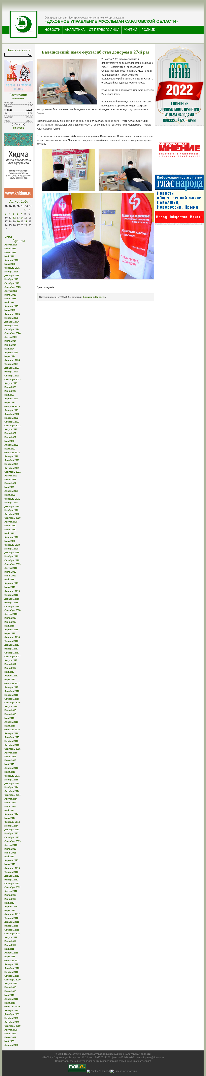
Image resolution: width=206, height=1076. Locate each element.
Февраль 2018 (12, 637)
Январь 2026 (11, 271)
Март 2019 (9, 587)
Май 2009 (9, 1041)
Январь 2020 (11, 548)
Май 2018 (9, 626)
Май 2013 (9, 856)
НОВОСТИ (53, 29)
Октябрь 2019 (11, 560)
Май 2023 (9, 395)
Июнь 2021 (10, 483)
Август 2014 (10, 799)
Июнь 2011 (10, 945)
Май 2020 (9, 533)
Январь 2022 (11, 456)
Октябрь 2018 (11, 606)
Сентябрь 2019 (12, 564)
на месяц (18, 127)
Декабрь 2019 (11, 552)
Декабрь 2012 (11, 876)
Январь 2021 (11, 502)
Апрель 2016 (11, 722)
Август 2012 (10, 891)
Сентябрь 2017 (12, 656)
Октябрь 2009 (11, 1022)
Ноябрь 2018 (11, 602)
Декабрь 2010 (11, 968)
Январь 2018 (11, 641)
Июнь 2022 (10, 437)
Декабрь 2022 (11, 414)
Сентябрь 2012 (12, 887)
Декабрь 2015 (11, 737)
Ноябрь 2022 (11, 418)
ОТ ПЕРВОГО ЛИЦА (104, 29)
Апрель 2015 (11, 768)
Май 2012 (9, 903)
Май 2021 (9, 487)
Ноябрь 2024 (11, 325)
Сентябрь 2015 (12, 749)
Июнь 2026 (10, 252)
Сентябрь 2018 (12, 610)
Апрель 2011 (11, 952)
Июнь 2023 (10, 391)
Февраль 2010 (12, 1006)
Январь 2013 (11, 872)
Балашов (88, 296)
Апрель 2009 (11, 1045)
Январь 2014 (11, 826)
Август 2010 (10, 983)
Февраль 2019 (12, 591)
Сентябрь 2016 (12, 702)
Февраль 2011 (12, 960)
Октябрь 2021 (11, 468)
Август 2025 (10, 291)
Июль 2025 (10, 295)
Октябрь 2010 (11, 976)
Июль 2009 (10, 1033)
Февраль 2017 (12, 683)
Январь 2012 (11, 918)
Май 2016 (9, 718)
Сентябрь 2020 (12, 518)
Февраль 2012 (12, 914)
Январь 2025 (11, 318)
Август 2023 (10, 383)
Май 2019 (9, 579)
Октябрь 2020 (11, 514)
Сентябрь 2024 (12, 333)
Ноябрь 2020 (11, 510)
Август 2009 (10, 1030)
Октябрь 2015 (11, 745)
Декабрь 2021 (11, 460)
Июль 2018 (10, 618)
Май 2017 (9, 672)
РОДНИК (148, 29)
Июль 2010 (10, 987)
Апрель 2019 (11, 583)
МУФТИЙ (130, 29)
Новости (100, 296)
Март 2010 (9, 1003)
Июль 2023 (10, 387)
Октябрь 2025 (11, 283)
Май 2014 (9, 810)
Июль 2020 (10, 525)
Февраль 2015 (12, 776)
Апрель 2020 (11, 537)
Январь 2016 (11, 733)
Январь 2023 (11, 410)
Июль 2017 (10, 664)
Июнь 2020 (10, 529)
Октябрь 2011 (11, 930)
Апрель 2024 (11, 352)
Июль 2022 (10, 433)
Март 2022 (9, 448)
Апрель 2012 (11, 906)
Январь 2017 (11, 687)
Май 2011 (9, 949)
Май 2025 (9, 302)
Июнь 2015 (10, 760)
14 (22, 217)
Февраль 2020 (12, 545)
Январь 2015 (11, 779)
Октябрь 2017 (11, 652)
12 (14, 217)
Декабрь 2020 (11, 506)
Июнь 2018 (10, 622)
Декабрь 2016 (11, 691)
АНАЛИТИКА (75, 29)
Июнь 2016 (10, 714)
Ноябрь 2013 (11, 833)
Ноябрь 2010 (11, 972)
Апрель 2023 (11, 398)
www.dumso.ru (127, 1061)
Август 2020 (10, 521)
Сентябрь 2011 (12, 933)
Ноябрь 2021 (11, 464)
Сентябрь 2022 (12, 425)
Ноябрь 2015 (11, 741)
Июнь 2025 (10, 298)
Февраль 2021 (12, 499)
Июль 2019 (10, 572)
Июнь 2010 (10, 991)
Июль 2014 (10, 802)
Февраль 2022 (12, 452)
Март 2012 (9, 910)
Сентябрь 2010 (12, 979)
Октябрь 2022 (11, 422)
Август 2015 (10, 752)
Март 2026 (9, 264)
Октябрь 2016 (11, 699)
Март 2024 (9, 356)
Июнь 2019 (10, 575)
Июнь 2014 (10, 806)
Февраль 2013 (12, 868)
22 (25, 221)
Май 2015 (9, 764)
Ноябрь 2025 (11, 279)
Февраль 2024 (12, 360)
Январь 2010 (11, 1010)
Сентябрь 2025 (12, 287)
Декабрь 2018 (11, 599)
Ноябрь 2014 (11, 787)
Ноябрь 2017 (11, 648)
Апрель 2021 (11, 491)
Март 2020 (9, 541)
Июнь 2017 (10, 668)
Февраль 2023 (12, 406)
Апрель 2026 (11, 260)
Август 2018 (10, 614)
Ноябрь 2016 (11, 695)
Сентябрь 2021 (12, 472)
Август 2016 (10, 706)
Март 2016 (9, 726)
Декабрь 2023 (11, 368)
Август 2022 (10, 429)
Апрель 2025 (11, 306)
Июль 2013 (10, 849)
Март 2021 (9, 495)
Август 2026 (10, 244)
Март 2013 (9, 864)
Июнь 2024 (10, 345)
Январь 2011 (11, 964)
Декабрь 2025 (11, 275)
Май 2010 (9, 995)
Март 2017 (9, 679)
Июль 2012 (10, 895)
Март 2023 (9, 402)
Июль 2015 (10, 756)
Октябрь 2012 (11, 883)
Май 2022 (9, 441)
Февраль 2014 (12, 822)
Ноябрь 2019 (11, 556)
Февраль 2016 (12, 729)
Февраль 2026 (12, 268)
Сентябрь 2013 (12, 841)
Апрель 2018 (11, 629)
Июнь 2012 (10, 899)
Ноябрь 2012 (11, 879)
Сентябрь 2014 (12, 795)
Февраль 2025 (12, 314)
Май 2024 (9, 348)
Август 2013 (10, 845)
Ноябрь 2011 (11, 925)
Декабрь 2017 (11, 645)
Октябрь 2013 (11, 837)
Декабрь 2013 (11, 829)
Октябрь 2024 (11, 329)
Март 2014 (9, 818)
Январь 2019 (11, 595)
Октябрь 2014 (11, 791)
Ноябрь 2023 (11, 371)
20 (18, 221)
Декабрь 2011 (11, 922)
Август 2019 (10, 568)
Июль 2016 (10, 710)
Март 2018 (9, 633)
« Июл (8, 237)
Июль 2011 (10, 941)
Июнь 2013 (10, 852)
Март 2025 (9, 310)
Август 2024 (10, 337)
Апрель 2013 (11, 860)
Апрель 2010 (11, 999)
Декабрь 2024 (11, 322)
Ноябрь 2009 (11, 1018)
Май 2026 (9, 256)
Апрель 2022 (11, 445)
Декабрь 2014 (11, 783)
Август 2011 (10, 937)
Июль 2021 (10, 479)
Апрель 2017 (11, 675)
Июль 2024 (10, 341)
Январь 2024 (11, 364)
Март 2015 (9, 772)
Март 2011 (9, 956)
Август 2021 (10, 475)
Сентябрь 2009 (12, 1026)
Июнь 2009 (10, 1037)
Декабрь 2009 (11, 1014)
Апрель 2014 (11, 814)
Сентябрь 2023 (12, 379)
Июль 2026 (10, 248)
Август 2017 (10, 660)
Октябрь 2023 (11, 375)
